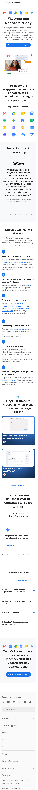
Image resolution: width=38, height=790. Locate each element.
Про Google (24, 780)
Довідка (17, 783)
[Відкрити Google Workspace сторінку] (12, 3)
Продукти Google (7, 783)
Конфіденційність (7, 780)
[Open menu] (2, 2)
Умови (17, 780)
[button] (18, 430)
